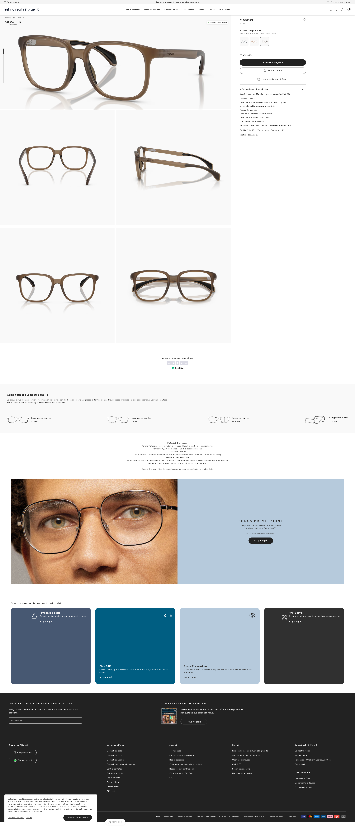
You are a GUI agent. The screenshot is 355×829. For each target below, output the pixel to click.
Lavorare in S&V (302, 778)
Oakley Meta (113, 782)
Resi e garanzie (176, 760)
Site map (292, 817)
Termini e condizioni (164, 817)
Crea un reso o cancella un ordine (185, 764)
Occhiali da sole (114, 751)
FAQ (171, 777)
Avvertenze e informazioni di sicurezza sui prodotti (217, 817)
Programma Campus (304, 787)
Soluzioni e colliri (115, 773)
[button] (348, 10)
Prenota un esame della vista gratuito (250, 751)
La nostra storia (302, 751)
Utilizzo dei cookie (277, 817)
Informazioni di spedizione (181, 755)
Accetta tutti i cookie (78, 817)
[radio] (244, 41)
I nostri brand (113, 786)
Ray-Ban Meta (113, 777)
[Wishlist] (337, 9)
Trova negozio (13, 2)
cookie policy (13, 811)
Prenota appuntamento (340, 2)
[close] (304, 19)
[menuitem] (132, 9)
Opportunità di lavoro (305, 783)
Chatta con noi (25, 760)
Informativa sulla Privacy (254, 817)
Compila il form (24, 752)
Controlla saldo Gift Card (181, 773)
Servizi (212, 9)
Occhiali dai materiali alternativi (122, 764)
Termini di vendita (184, 817)
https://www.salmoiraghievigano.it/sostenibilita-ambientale (185, 469)
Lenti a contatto (114, 769)
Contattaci (300, 764)
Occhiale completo (241, 760)
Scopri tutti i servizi (241, 769)
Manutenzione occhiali (242, 773)
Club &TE (236, 764)
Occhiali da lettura (116, 760)
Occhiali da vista (115, 755)
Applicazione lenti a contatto (246, 755)
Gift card (111, 791)
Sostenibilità (301, 755)
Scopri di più (277, 130)
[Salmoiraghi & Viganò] (21, 9)
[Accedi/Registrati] (342, 9)
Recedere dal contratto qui (182, 769)
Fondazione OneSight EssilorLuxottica (313, 760)
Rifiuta (29, 817)
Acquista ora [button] (274, 70)
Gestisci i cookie (16, 817)
